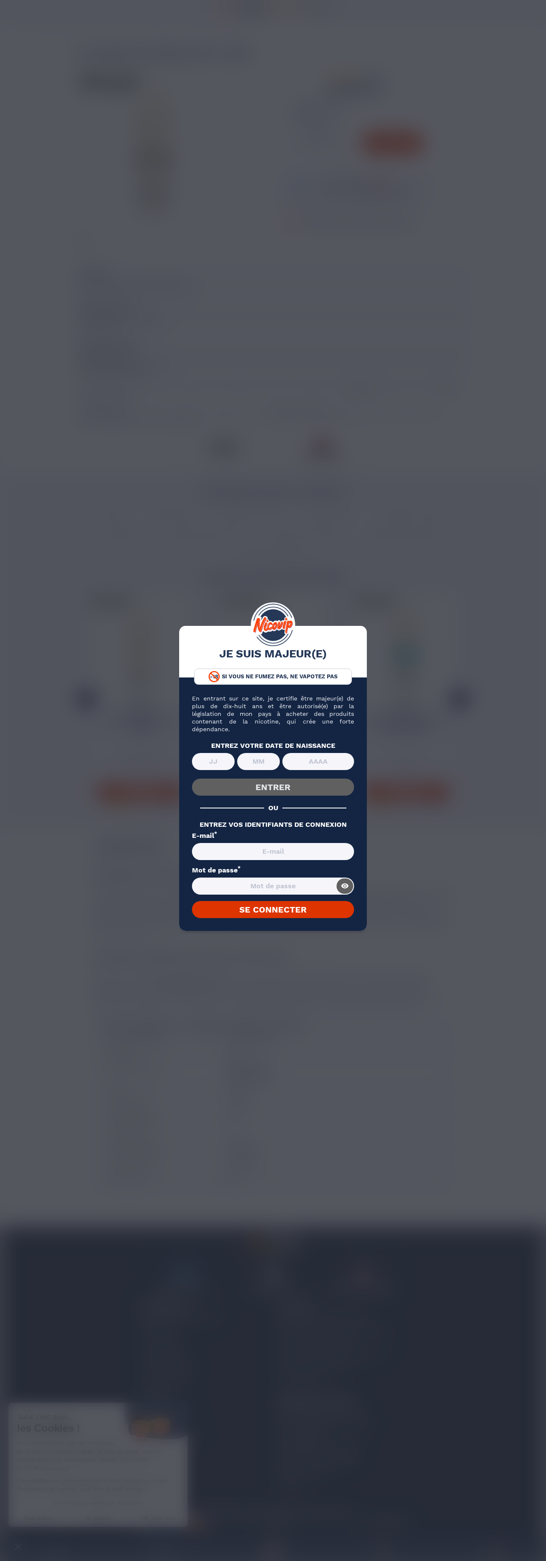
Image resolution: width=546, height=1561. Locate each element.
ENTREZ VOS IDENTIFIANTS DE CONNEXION (273, 824)
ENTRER (273, 787)
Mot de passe (216, 870)
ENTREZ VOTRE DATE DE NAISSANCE (273, 746)
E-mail (204, 836)
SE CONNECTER (273, 909)
